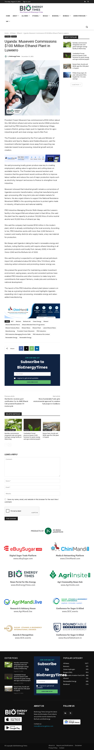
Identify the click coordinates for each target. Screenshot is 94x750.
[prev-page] (6, 444)
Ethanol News (26, 328)
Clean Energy (37, 321)
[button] (86, 27)
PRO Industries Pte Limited (41, 334)
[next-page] (9, 444)
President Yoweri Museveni (25, 331)
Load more (75, 85)
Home (7, 33)
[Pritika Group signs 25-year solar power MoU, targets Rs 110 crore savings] (67, 75)
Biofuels (18, 321)
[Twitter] (88, 1)
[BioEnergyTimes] (6, 56)
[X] (26, 348)
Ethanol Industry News (12, 328)
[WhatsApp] (31, 348)
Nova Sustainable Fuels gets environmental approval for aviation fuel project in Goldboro (46, 401)
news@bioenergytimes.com (43, 726)
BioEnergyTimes (14, 56)
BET (12, 321)
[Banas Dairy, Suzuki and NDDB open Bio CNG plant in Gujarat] (51, 425)
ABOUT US (39, 706)
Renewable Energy (11, 337)
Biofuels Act (27, 321)
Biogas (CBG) (47, 430)
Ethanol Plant (37, 328)
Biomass (26, 430)
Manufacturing (10, 331)
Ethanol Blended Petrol (13, 324)
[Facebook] (21, 348)
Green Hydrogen (10, 430)
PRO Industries (41, 331)
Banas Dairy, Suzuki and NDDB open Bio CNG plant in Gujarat (51, 435)
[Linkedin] (85, 1)
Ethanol (19, 33)
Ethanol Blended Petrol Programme (33, 324)
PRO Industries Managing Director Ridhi (18, 334)
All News (13, 33)
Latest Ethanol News (49, 328)
